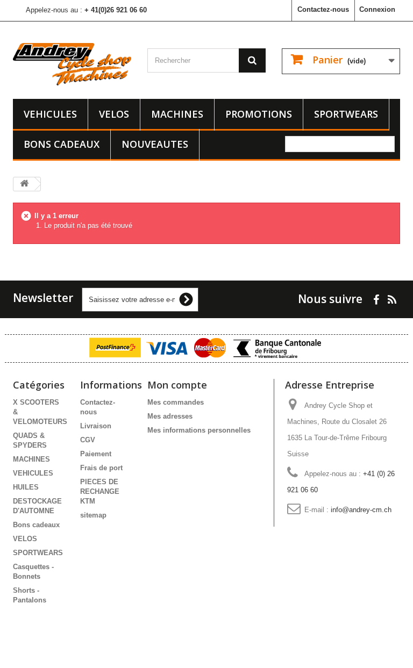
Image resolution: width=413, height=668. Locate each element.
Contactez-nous (323, 9)
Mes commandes (175, 402)
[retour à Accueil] (24, 184)
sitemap (93, 515)
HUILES (26, 487)
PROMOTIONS (258, 113)
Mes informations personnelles (199, 430)
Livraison (95, 426)
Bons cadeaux (61, 144)
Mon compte (177, 384)
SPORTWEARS (346, 113)
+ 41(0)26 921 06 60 (115, 10)
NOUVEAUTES (155, 144)
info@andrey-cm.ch (361, 510)
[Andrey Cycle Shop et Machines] (72, 64)
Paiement (95, 454)
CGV (87, 440)
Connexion (377, 9)
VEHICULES (50, 113)
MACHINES (177, 113)
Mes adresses (170, 416)
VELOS (114, 113)
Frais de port (101, 468)
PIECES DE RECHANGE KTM (99, 491)
